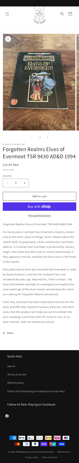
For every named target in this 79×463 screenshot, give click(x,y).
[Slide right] (48, 137)
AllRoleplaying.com (25, 451)
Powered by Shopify (44, 451)
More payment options (39, 215)
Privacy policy (32, 457)
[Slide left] (31, 137)
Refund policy (15, 382)
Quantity (7, 175)
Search (11, 366)
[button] (7, 14)
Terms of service (16, 374)
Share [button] (10, 333)
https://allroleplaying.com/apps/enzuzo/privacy (36, 391)
